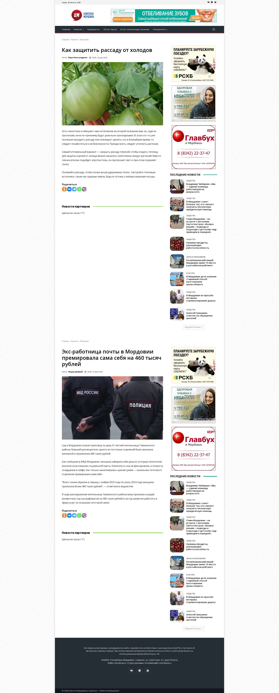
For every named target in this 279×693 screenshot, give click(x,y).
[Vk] (208, 2)
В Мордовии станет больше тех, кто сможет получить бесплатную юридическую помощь (200, 205)
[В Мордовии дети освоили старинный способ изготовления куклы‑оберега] (177, 279)
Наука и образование (195, 257)
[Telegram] (212, 2)
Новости (74, 39)
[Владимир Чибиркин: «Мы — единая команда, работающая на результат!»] (177, 186)
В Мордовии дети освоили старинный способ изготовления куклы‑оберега (201, 280)
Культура (190, 273)
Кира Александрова (77, 57)
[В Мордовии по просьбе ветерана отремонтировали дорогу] (177, 297)
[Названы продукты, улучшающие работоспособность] (177, 244)
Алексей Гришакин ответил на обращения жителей (199, 315)
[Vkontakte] (69, 189)
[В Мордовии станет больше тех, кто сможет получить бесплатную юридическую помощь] (177, 204)
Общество (84, 39)
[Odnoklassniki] (64, 189)
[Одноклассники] (215, 2)
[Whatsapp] (79, 189)
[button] (213, 29)
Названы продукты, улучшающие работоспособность (197, 245)
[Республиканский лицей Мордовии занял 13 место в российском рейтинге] (177, 261)
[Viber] (84, 189)
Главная (65, 39)
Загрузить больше (193, 327)
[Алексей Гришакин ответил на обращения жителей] (177, 314)
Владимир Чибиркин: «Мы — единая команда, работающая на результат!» (200, 187)
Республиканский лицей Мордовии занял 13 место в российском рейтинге (201, 263)
